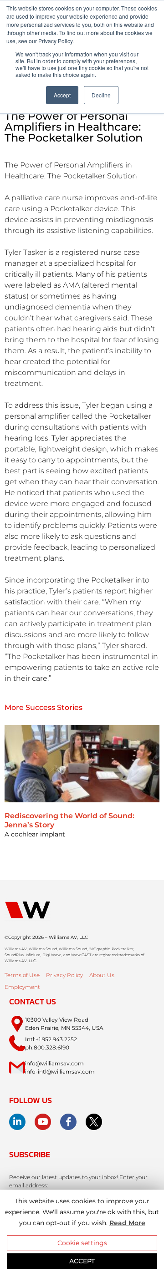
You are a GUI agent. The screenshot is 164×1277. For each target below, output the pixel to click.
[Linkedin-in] (17, 1122)
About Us (101, 975)
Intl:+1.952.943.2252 (51, 1039)
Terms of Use (22, 975)
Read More (127, 1223)
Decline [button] (101, 95)
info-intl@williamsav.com (60, 1071)
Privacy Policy (64, 975)
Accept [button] (62, 95)
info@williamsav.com (54, 1063)
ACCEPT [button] (82, 1261)
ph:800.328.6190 (47, 1047)
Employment (22, 986)
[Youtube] (43, 1122)
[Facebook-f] (68, 1122)
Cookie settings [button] (82, 1243)
